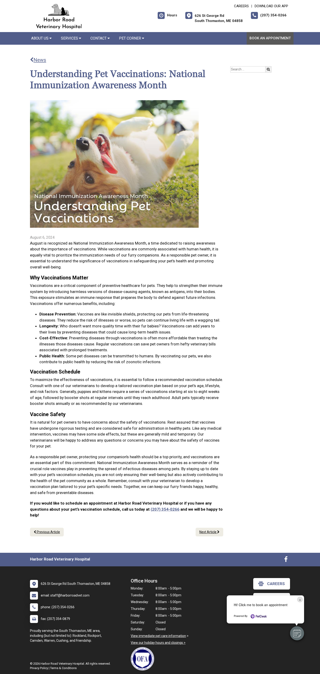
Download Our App (271, 6)
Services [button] (70, 38)
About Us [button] (40, 38)
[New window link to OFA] (143, 658)
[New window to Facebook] (286, 560)
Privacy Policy (39, 668)
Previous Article (48, 532)
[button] (297, 633)
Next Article (208, 532)
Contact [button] (99, 38)
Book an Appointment (270, 38)
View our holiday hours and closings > (158, 643)
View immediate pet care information (158, 636)
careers (276, 583)
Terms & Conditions (63, 668)
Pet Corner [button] (130, 38)
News (39, 60)
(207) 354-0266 (165, 509)
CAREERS (241, 6)
